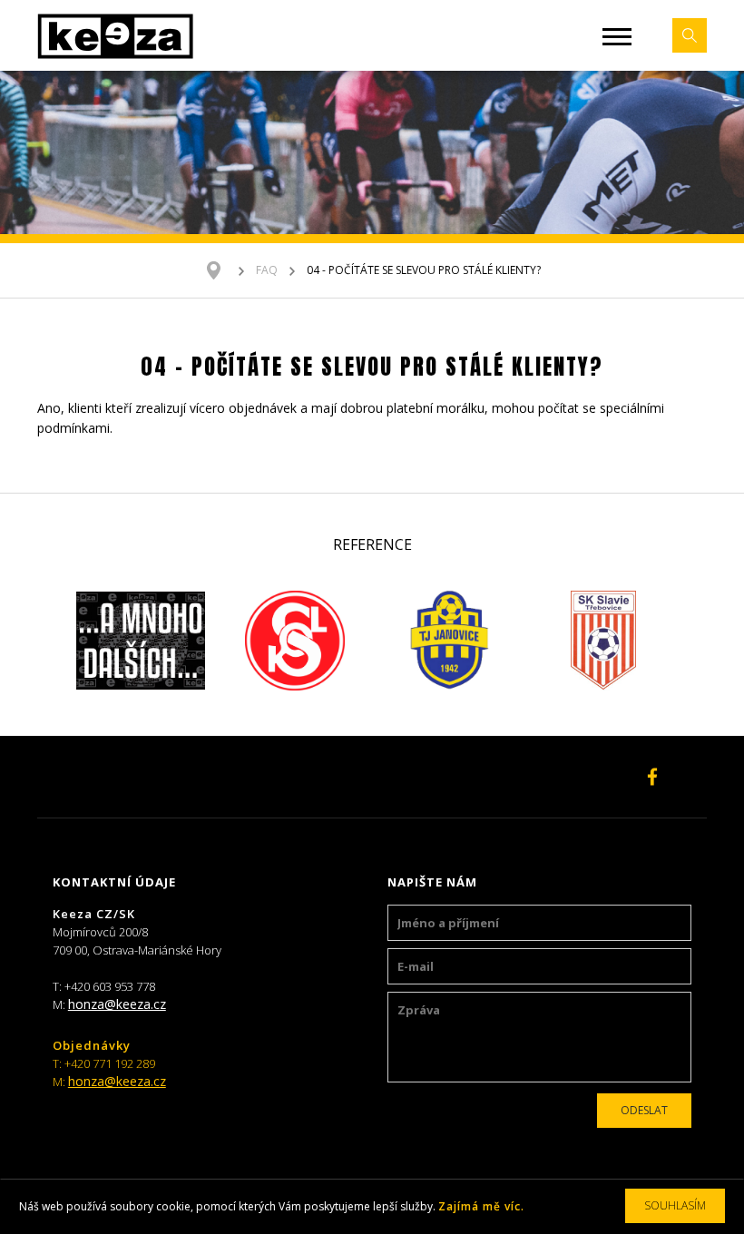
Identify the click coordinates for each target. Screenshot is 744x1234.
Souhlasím (675, 1205)
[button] (616, 37)
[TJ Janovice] (449, 640)
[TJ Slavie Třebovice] (603, 640)
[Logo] (115, 35)
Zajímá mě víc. (481, 1206)
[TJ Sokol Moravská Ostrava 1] (295, 640)
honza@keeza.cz (117, 1004)
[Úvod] (223, 270)
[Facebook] (652, 776)
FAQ (267, 270)
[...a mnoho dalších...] (141, 640)
